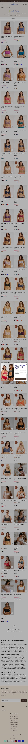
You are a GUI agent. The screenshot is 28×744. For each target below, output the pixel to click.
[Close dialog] (26, 364)
